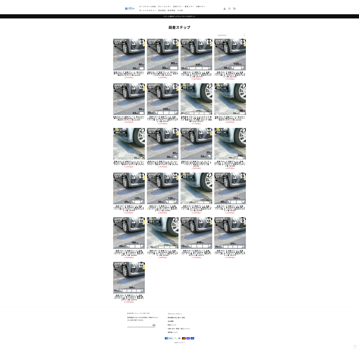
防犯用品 (171, 10)
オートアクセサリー (147, 10)
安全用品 (162, 10)
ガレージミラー (164, 6)
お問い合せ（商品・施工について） (179, 329)
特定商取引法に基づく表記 (176, 317)
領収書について (173, 332)
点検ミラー (201, 6)
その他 (180, 10)
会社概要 (171, 321)
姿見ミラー (189, 6)
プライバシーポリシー (175, 314)
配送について (172, 325)
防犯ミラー (178, 6)
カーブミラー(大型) (147, 6)
